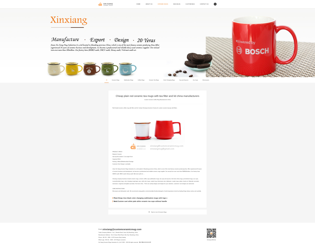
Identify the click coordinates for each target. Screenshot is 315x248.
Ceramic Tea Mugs (154, 80)
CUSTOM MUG (190, 4)
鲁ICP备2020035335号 (145, 242)
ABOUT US (149, 4)
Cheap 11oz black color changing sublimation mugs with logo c (142, 198)
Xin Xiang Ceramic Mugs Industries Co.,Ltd (109, 242)
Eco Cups (195, 80)
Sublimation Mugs (128, 80)
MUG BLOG (176, 4)
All (106, 80)
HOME (138, 4)
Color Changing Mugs (169, 80)
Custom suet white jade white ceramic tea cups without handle (142, 201)
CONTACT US (204, 4)
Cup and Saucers (183, 80)
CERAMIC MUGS (163, 4)
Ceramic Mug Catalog (120, 237)
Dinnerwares (206, 80)
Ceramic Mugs (115, 80)
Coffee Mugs (141, 80)
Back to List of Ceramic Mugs (159, 212)
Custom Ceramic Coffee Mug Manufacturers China (157, 99)
